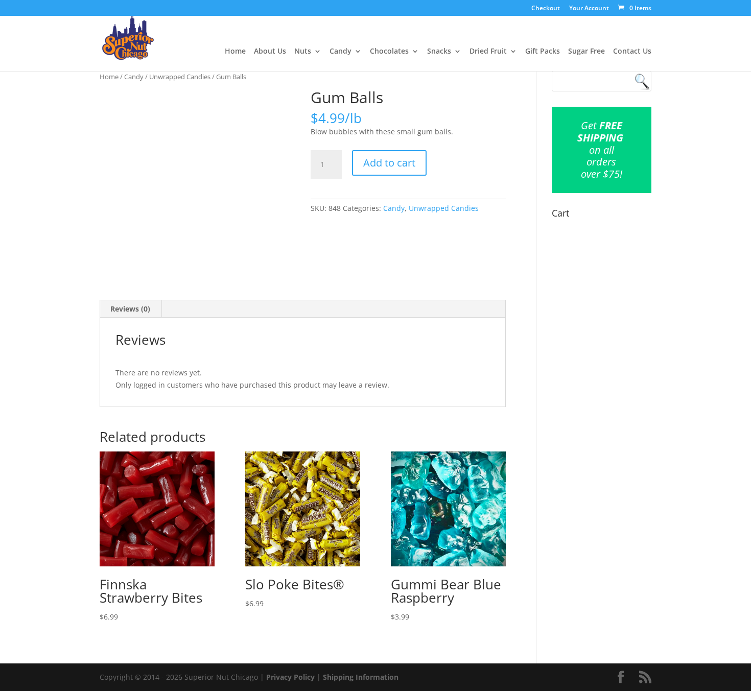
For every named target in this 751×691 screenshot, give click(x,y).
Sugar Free (586, 51)
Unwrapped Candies (179, 76)
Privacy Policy (290, 677)
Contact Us (632, 51)
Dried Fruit (488, 51)
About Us (270, 51)
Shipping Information (360, 677)
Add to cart (389, 163)
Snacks (439, 51)
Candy (340, 51)
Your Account (589, 8)
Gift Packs (542, 51)
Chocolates (389, 51)
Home (235, 51)
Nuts (302, 51)
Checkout (545, 8)
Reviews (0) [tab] (130, 309)
